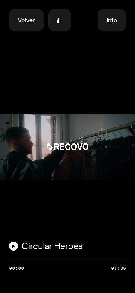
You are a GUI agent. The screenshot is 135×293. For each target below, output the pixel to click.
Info (111, 20)
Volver (26, 20)
